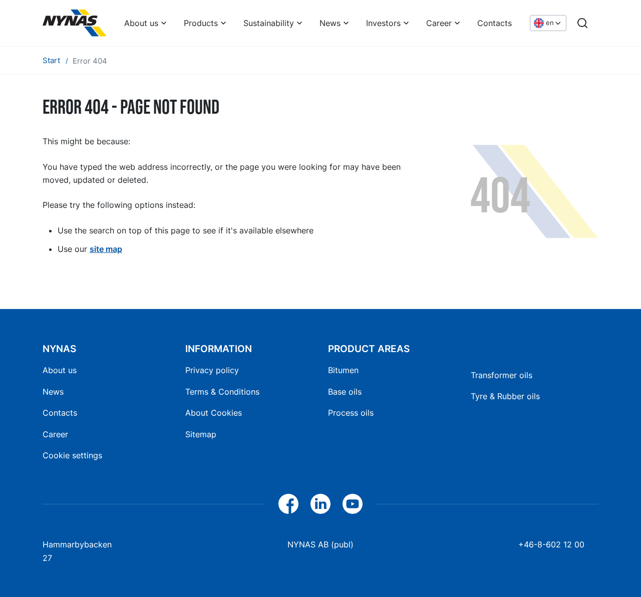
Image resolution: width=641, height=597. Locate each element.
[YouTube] (353, 504)
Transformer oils (501, 375)
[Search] (582, 23)
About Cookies (213, 413)
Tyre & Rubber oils (505, 396)
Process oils (351, 413)
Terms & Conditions (222, 392)
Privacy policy (212, 370)
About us (141, 23)
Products (201, 23)
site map (106, 249)
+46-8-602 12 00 (551, 544)
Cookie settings (72, 455)
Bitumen (343, 370)
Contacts (494, 23)
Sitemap (200, 434)
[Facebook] (288, 504)
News (330, 23)
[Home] (75, 23)
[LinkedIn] (320, 504)
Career (439, 23)
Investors (383, 23)
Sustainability (268, 23)
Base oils (345, 392)
